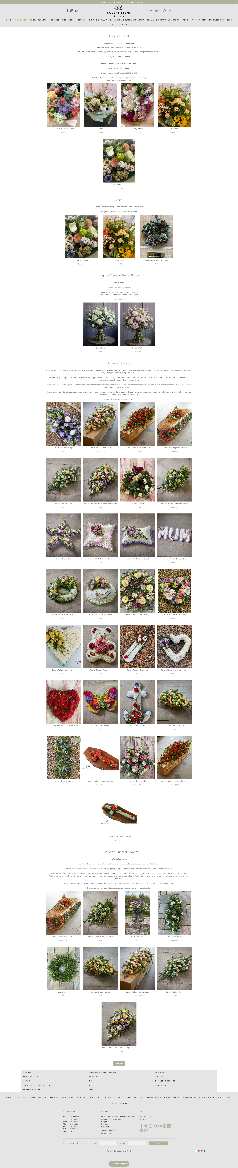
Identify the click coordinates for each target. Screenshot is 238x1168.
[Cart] (171, 11)
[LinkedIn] (169, 1126)
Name (94, 1143)
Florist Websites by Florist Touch (119, 1151)
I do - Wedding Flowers (165, 1081)
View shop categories (119, 1164)
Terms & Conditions (108, 1131)
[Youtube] (160, 1126)
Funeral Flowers (31, 1089)
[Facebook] (67, 11)
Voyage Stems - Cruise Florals (38, 1085)
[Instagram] (72, 11)
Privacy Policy (106, 1133)
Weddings (158, 1077)
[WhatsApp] (146, 1130)
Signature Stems (31, 1077)
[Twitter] (146, 1126)
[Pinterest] (164, 1126)
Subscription (160, 1085)
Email (122, 1143)
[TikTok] (76, 11)
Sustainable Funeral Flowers (103, 1072)
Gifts (91, 1081)
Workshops (94, 1077)
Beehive (92, 1085)
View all (27, 1072)
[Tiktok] (155, 1126)
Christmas (159, 1072)
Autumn (27, 1081)
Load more (119, 1063)
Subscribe (158, 1143)
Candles (93, 1089)
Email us (142, 1119)
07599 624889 (155, 11)
